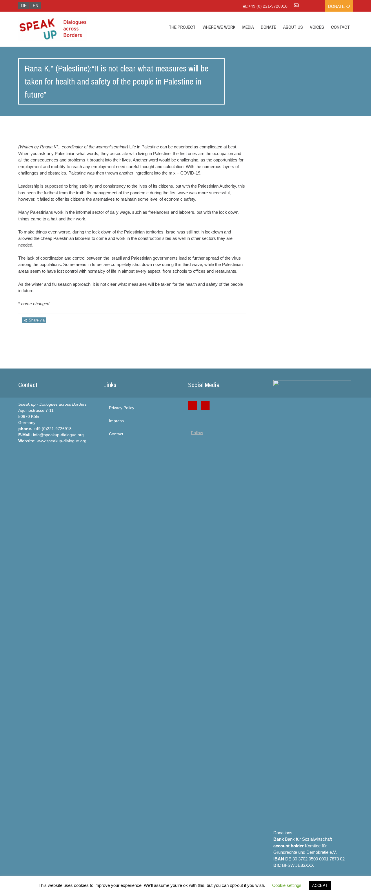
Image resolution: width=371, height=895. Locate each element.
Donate (337, 6)
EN (35, 5)
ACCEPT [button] (320, 885)
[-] (68, 29)
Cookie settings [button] (286, 885)
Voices (317, 27)
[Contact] (296, 7)
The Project (182, 27)
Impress (116, 420)
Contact (340, 27)
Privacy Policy (121, 407)
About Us (293, 27)
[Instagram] (205, 405)
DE (24, 5)
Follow (197, 432)
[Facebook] (192, 405)
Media (248, 27)
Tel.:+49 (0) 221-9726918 (264, 6)
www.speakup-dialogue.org (61, 440)
